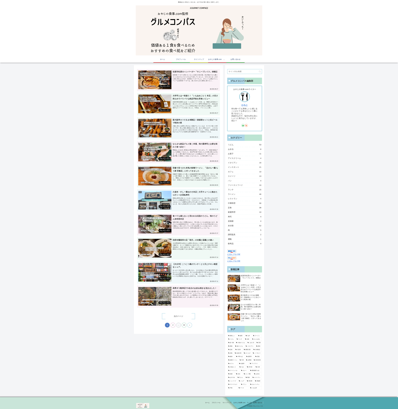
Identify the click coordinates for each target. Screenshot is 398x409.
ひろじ (244, 105)
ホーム (207, 402)
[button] (260, 71)
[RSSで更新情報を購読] (246, 125)
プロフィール (216, 402)
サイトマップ (227, 402)
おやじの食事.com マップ (242, 402)
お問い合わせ (257, 402)
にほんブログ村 (233, 254)
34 (184, 325)
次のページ (178, 316)
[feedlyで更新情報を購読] (243, 125)
